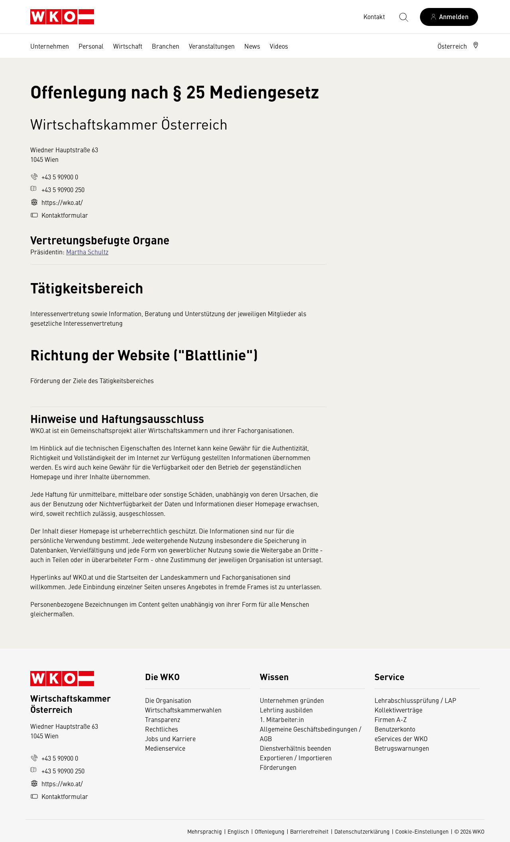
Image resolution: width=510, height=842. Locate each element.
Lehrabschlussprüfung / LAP (415, 700)
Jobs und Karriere (170, 738)
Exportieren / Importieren (296, 757)
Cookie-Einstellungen (422, 831)
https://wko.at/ (62, 202)
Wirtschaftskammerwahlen (183, 709)
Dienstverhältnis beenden (295, 748)
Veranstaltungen (212, 45)
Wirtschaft (127, 45)
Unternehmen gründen (292, 700)
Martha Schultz (87, 251)
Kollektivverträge (398, 709)
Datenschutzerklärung (362, 831)
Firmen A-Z (391, 719)
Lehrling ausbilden (286, 709)
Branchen (165, 45)
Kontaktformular (64, 214)
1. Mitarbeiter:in (282, 719)
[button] (458, 46)
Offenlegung (269, 831)
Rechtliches (161, 728)
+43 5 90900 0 (59, 176)
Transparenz (162, 719)
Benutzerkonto (395, 728)
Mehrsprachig (204, 831)
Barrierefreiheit (309, 831)
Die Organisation (168, 700)
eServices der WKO (401, 738)
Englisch (238, 831)
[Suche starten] (403, 17)
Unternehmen (49, 45)
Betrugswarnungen (403, 748)
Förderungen (278, 767)
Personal (91, 45)
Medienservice (165, 748)
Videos (279, 45)
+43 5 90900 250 (62, 189)
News (252, 45)
